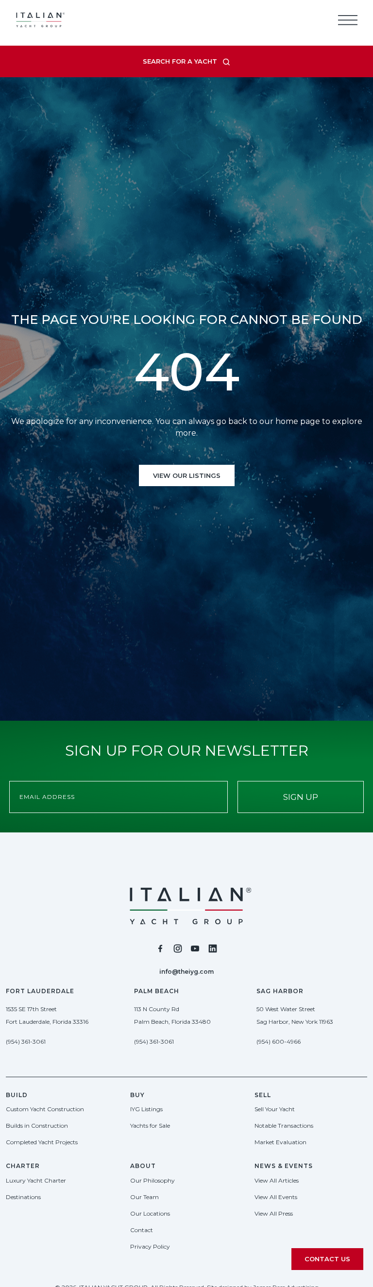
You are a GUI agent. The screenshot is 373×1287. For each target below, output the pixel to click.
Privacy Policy (150, 1246)
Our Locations (150, 1213)
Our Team (144, 1197)
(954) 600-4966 (278, 1041)
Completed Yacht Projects (42, 1142)
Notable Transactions (283, 1125)
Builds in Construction (37, 1125)
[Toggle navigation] (347, 20)
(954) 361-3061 (26, 1041)
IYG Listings (146, 1109)
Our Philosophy (152, 1180)
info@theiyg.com (186, 971)
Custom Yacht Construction (45, 1109)
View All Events (275, 1197)
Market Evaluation (280, 1142)
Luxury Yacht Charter (36, 1180)
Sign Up (300, 797)
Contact (141, 1230)
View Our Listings (186, 475)
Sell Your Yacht (274, 1109)
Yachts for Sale (150, 1125)
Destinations (23, 1197)
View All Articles (276, 1180)
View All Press (273, 1213)
